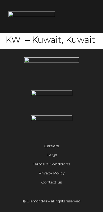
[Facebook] (51, 79)
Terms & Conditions (51, 164)
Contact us (51, 182)
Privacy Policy (51, 173)
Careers (51, 145)
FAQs (51, 154)
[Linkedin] (59, 79)
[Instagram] (43, 79)
